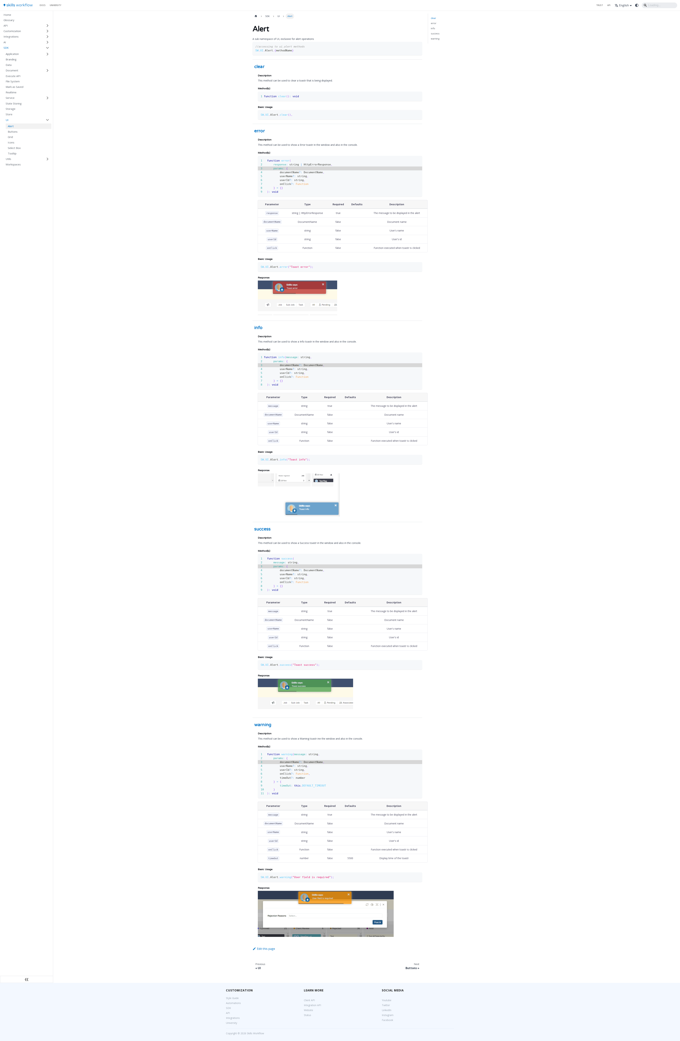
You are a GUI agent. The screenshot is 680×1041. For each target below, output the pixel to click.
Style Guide (232, 998)
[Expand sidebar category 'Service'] (47, 98)
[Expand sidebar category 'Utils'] (47, 159)
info (433, 28)
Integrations (233, 1018)
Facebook (387, 1020)
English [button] (624, 5)
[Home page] (256, 16)
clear (433, 18)
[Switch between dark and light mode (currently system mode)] (637, 5)
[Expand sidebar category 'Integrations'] (47, 36)
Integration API (312, 1005)
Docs (43, 5)
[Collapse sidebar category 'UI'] (47, 120)
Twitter (386, 1005)
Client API (309, 1000)
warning (435, 38)
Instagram (387, 1015)
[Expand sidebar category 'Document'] (47, 70)
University (55, 5)
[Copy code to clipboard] (418, 46)
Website (308, 1010)
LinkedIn (386, 1010)
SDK (228, 1008)
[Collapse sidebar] (26, 979)
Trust (599, 5)
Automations (233, 1003)
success (435, 33)
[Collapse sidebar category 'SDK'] (47, 48)
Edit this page (266, 949)
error (433, 23)
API (608, 5)
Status (307, 1015)
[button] (26, 26)
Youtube (386, 1000)
